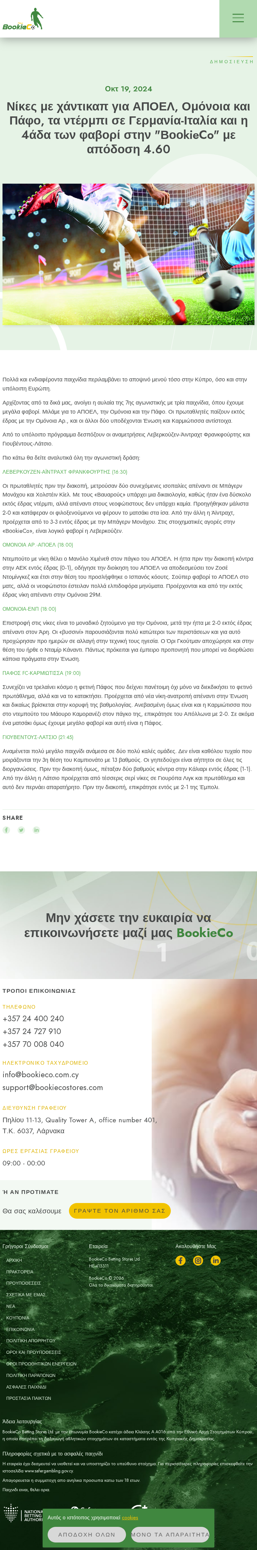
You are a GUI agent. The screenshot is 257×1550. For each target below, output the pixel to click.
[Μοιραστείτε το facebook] (6, 830)
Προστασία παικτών (28, 1398)
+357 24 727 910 (32, 1031)
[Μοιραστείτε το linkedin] (36, 830)
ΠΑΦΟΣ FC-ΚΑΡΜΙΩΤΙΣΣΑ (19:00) (42, 673)
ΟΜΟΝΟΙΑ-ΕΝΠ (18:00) (29, 609)
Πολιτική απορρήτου (30, 1340)
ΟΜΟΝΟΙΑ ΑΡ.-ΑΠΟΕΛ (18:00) (38, 545)
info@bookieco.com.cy (41, 1074)
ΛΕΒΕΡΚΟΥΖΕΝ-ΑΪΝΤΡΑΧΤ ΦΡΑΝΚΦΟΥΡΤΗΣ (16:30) (65, 472)
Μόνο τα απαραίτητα (170, 1535)
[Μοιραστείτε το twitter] (21, 830)
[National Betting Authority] (34, 1513)
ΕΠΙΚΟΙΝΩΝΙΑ (20, 1329)
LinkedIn (216, 1261)
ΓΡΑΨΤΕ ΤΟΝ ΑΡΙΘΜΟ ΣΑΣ (120, 1211)
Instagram (198, 1261)
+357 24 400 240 (33, 1018)
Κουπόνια (17, 1318)
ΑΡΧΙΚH (14, 1260)
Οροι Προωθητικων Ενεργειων (41, 1364)
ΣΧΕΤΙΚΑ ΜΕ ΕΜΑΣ (26, 1295)
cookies (130, 1517)
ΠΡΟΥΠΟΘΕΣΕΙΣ (23, 1283)
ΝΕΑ (10, 1306)
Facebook (181, 1261)
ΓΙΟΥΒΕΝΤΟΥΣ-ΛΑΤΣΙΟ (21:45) (38, 737)
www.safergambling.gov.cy (49, 1471)
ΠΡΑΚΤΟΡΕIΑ (19, 1272)
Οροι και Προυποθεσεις (33, 1352)
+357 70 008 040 (33, 1044)
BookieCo (23, 19)
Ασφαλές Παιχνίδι (26, 1387)
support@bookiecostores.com (53, 1087)
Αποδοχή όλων (87, 1535)
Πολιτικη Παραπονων (30, 1375)
